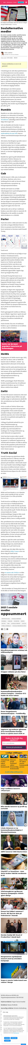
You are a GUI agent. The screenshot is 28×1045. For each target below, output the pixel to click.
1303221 (24, 623)
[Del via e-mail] (7, 629)
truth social (6, 618)
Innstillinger (23, 1044)
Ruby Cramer (15, 551)
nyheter (16, 621)
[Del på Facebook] (2, 629)
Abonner (21, 2)
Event (15, 2)
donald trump (15, 623)
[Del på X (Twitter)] (4, 629)
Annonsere (10, 2)
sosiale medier (16, 618)
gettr (3, 623)
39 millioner (5, 119)
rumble (4, 621)
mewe (22, 621)
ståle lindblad (6, 625)
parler (10, 621)
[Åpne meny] (26, 2)
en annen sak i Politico (12, 572)
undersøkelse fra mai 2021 (9, 133)
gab (8, 623)
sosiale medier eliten (19, 625)
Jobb (4, 2)
